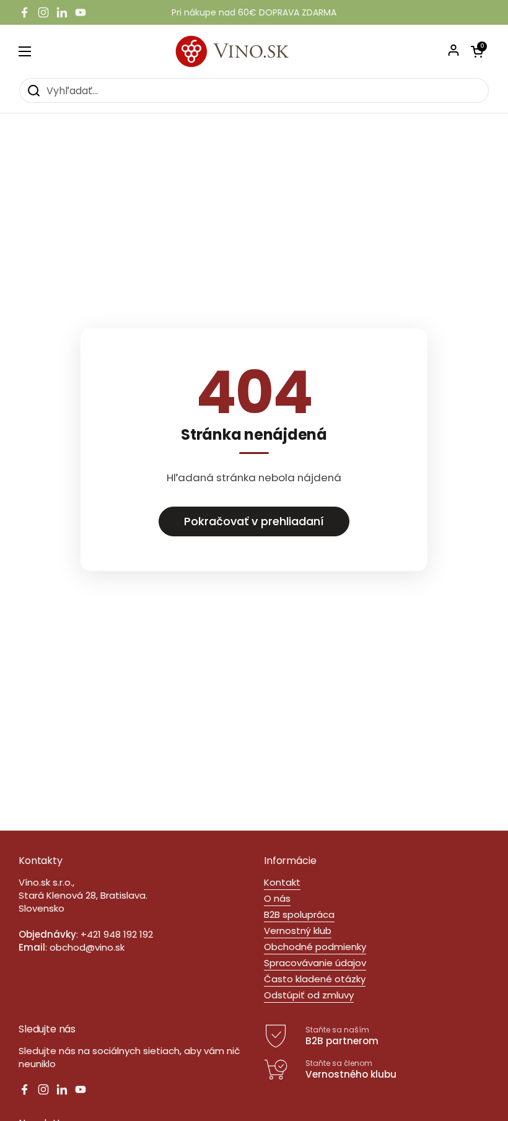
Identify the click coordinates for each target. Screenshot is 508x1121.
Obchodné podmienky (315, 946)
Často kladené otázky (315, 978)
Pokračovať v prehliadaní (254, 521)
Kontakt (282, 882)
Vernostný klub (297, 930)
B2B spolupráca (299, 914)
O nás (277, 898)
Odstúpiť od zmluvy (309, 994)
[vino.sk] (254, 51)
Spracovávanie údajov (315, 962)
